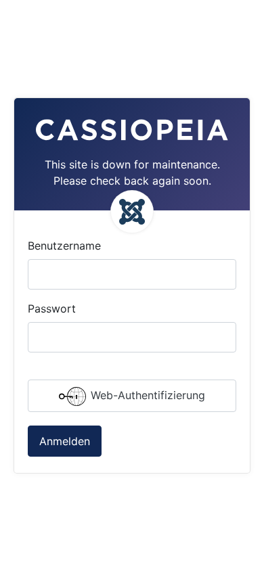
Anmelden (64, 441)
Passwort (52, 308)
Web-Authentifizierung (146, 396)
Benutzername (64, 245)
